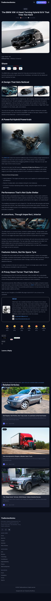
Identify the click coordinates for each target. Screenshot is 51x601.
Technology (3, 556)
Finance (3, 564)
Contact (3, 540)
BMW (32, 285)
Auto (2, 551)
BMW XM (6, 157)
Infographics (4, 575)
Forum (2, 572)
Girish (14, 299)
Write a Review (4, 545)
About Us (3, 538)
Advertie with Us (41, 2)
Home (2, 535)
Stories (2, 577)
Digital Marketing (4, 561)
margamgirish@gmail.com (21, 316)
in (5, 529)
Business (3, 554)
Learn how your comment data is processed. (33, 382)
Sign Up (3, 580)
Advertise (3, 543)
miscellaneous (4, 559)
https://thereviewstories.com (22, 319)
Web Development (5, 566)
